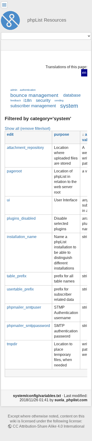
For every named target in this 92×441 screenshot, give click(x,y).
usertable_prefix (20, 289)
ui (8, 200)
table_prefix (16, 276)
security (43, 100)
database (72, 95)
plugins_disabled (21, 218)
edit (10, 134)
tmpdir (12, 344)
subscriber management (33, 105)
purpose (61, 134)
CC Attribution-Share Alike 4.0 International (48, 426)
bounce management (34, 95)
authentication (28, 89)
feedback (15, 100)
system (69, 106)
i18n (28, 100)
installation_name (22, 237)
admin (13, 89)
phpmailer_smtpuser (24, 307)
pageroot (14, 171)
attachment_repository (25, 148)
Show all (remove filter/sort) (27, 128)
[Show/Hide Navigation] (4, 4)
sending (58, 100)
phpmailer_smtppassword (28, 326)
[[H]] (12, 20)
